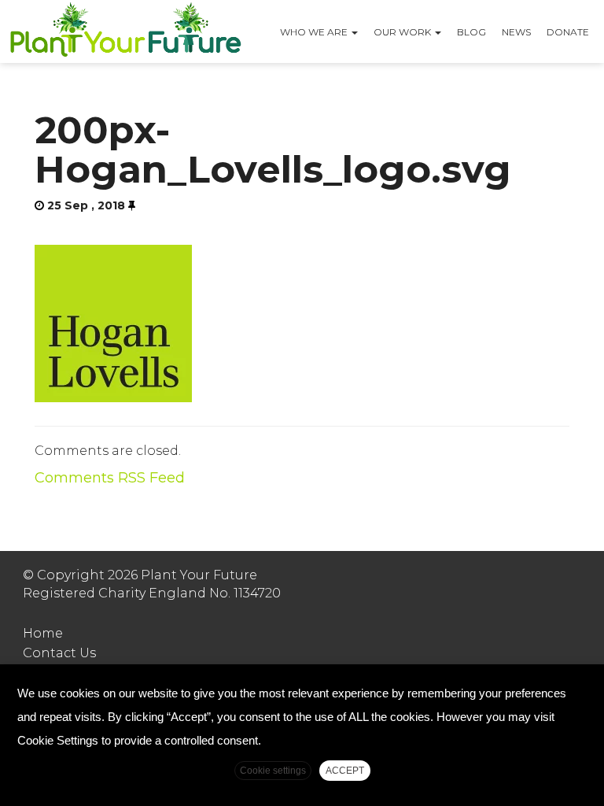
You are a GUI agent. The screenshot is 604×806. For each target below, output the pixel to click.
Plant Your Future (125, 31)
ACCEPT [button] (345, 770)
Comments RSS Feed (110, 477)
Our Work (403, 32)
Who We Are (315, 32)
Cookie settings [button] (273, 770)
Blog (471, 32)
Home (43, 633)
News (516, 32)
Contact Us (59, 652)
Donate (568, 32)
